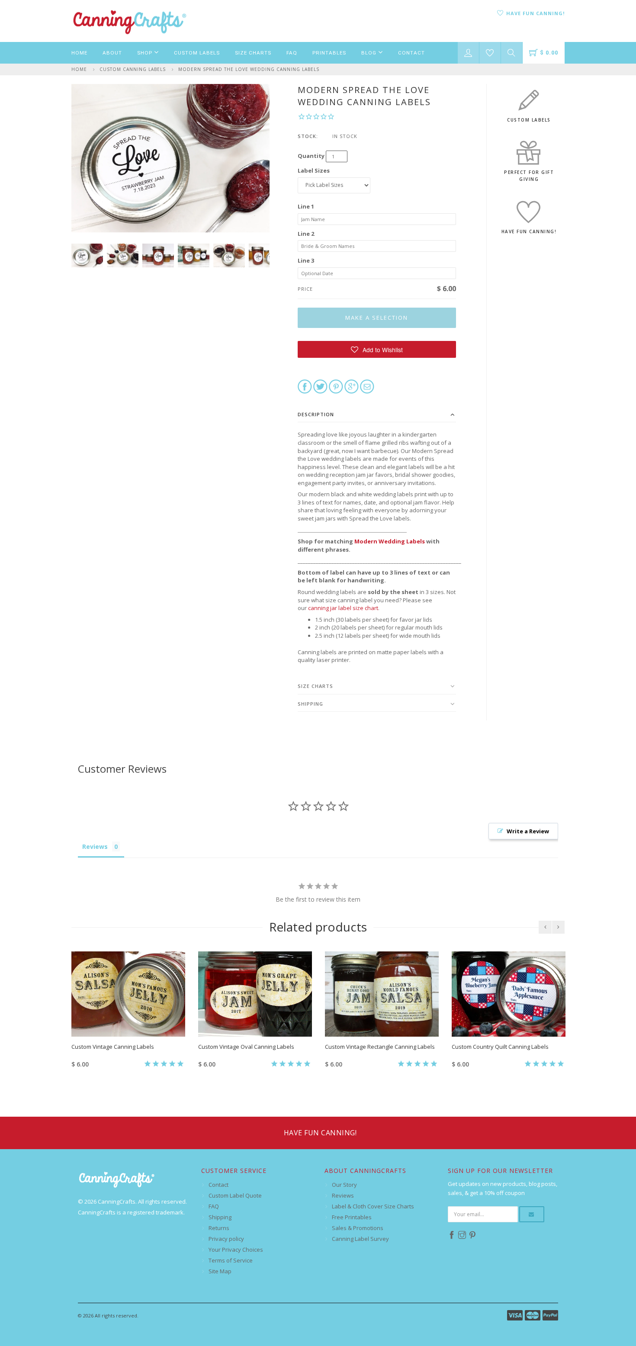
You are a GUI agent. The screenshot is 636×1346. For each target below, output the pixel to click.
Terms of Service (231, 1260)
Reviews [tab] (95, 846)
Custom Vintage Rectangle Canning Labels (380, 1046)
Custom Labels (197, 53)
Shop (145, 53)
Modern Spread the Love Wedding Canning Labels (248, 69)
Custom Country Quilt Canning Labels (500, 1046)
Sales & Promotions (357, 1228)
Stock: (308, 136)
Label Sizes (314, 170)
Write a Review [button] (528, 831)
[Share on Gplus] (351, 386)
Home (79, 53)
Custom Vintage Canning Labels (112, 1046)
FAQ (291, 53)
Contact (411, 53)
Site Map (220, 1271)
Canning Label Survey (360, 1239)
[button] (377, 349)
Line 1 (306, 206)
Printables (329, 53)
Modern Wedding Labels (389, 541)
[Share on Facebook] (305, 386)
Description (316, 414)
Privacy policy (226, 1239)
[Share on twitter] (320, 386)
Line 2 (306, 234)
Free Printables (352, 1217)
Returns (219, 1228)
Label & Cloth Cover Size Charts (373, 1206)
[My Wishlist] (490, 53)
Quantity (311, 156)
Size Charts (253, 53)
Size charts (315, 686)
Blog (369, 53)
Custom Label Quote (235, 1195)
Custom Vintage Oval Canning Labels (246, 1046)
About (112, 53)
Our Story (344, 1185)
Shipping (310, 703)
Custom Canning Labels (133, 69)
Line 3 (306, 260)
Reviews (343, 1195)
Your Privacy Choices (236, 1249)
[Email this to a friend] (367, 386)
